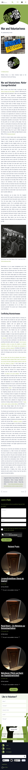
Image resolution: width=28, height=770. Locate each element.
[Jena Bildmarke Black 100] (17, 760)
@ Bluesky (8, 748)
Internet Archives (11, 134)
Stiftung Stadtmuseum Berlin (6, 261)
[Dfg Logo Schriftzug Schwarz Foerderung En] (4, 2)
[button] (12, 2)
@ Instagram (8, 752)
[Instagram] (25, 2)
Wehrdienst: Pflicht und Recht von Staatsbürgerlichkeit (12, 674)
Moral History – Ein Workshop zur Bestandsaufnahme (13, 626)
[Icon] (22, 2)
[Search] (24, 756)
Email (7, 745)
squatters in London (17, 421)
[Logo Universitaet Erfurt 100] (11, 760)
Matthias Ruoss (5, 71)
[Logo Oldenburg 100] (24, 760)
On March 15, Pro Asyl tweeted (12, 373)
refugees (4, 338)
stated (10, 387)
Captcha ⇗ (19, 536)
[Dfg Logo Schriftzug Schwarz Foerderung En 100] (5, 760)
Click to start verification (13, 535)
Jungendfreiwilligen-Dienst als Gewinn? (12, 579)
